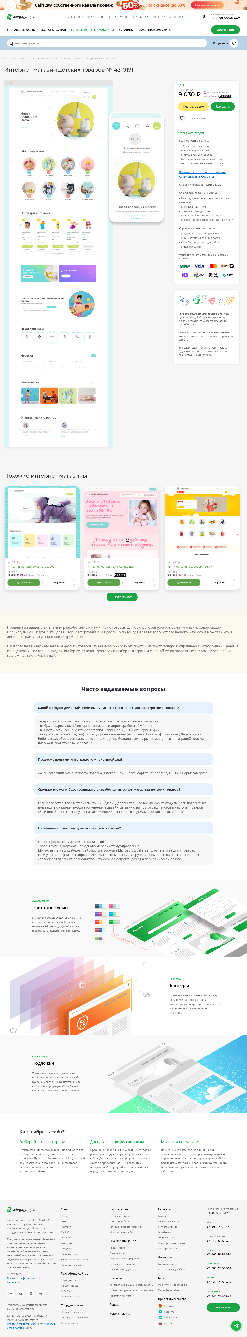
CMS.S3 (65, 1232)
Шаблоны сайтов (53, 29)
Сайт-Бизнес (68, 1291)
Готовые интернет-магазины (92, 29)
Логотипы (126, 29)
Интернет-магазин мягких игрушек (110, 566)
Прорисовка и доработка (172, 1269)
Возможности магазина (74, 1259)
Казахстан (169, 1311)
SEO (143, 16)
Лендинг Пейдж (69, 1285)
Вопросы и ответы (71, 1254)
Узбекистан (170, 1317)
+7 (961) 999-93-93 (219, 1254)
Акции (114, 1304)
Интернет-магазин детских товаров (30, 566)
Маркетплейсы (120, 1314)
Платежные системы (72, 1264)
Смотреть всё (122, 597)
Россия (168, 1323)
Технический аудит (120, 1269)
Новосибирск (214, 1263)
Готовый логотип (168, 1264)
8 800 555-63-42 (226, 18)
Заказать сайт (225, 29)
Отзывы (65, 1237)
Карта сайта (13, 1282)
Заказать (223, 106)
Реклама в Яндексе (168, 1221)
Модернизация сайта (155, 29)
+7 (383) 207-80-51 (219, 1268)
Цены (64, 1215)
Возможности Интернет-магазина (202, 172)
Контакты (66, 1243)
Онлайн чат (164, 1232)
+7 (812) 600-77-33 (219, 1241)
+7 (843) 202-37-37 (219, 1282)
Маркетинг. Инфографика (172, 1284)
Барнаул (211, 1250)
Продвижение (117, 1247)
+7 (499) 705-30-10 (219, 1227)
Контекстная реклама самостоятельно (131, 1290)
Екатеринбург (214, 1291)
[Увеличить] (72, 542)
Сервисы (175, 16)
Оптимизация (117, 1253)
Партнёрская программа (75, 1317)
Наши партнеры (70, 1312)
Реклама (157, 16)
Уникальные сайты (21, 29)
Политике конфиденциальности (25, 1323)
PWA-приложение (168, 1248)
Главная (162, 1215)
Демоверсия (24, 582)
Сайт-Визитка (68, 1280)
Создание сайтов (78, 16)
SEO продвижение (123, 1241)
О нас (64, 1221)
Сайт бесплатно (69, 1323)
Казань (211, 1277)
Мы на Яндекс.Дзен (169, 1290)
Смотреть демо (193, 106)
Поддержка (67, 1248)
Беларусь (169, 1306)
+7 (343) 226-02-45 (219, 1296)
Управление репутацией (123, 1264)
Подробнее (59, 582)
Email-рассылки (166, 1237)
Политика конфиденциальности (25, 1278)
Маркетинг (127, 16)
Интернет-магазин (71, 1296)
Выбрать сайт (105, 16)
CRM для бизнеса (167, 1226)
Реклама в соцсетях (120, 1295)
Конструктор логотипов (171, 1243)
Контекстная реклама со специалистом (132, 1284)
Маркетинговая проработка (125, 1258)
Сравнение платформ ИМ (196, 176)
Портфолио (67, 1226)
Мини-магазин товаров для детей (189, 566)
